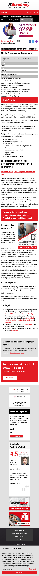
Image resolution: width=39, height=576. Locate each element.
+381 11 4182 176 (22, 391)
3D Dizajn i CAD (29, 320)
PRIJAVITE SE (8, 99)
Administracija (9, 320)
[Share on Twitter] (33, 41)
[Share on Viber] (36, 41)
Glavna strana (5, 41)
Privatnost (19, 539)
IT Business (4, 20)
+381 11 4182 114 (22, 389)
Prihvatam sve (19, 572)
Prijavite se (14, 330)
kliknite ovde (21, 371)
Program (12, 41)
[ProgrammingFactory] (19, 519)
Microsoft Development (29, 314)
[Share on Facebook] (30, 41)
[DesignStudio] (19, 504)
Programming (4, 17)
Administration (27, 17)
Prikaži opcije (32, 569)
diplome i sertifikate (27, 324)
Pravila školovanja (19, 530)
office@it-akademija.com (19, 544)
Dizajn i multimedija (18, 320)
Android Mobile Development (13, 314)
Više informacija (7, 569)
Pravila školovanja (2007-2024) (19, 533)
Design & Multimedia (15, 17)
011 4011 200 (31, 12)
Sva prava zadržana (19, 536)
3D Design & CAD (14, 20)
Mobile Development (26, 20)
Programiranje (30, 318)
